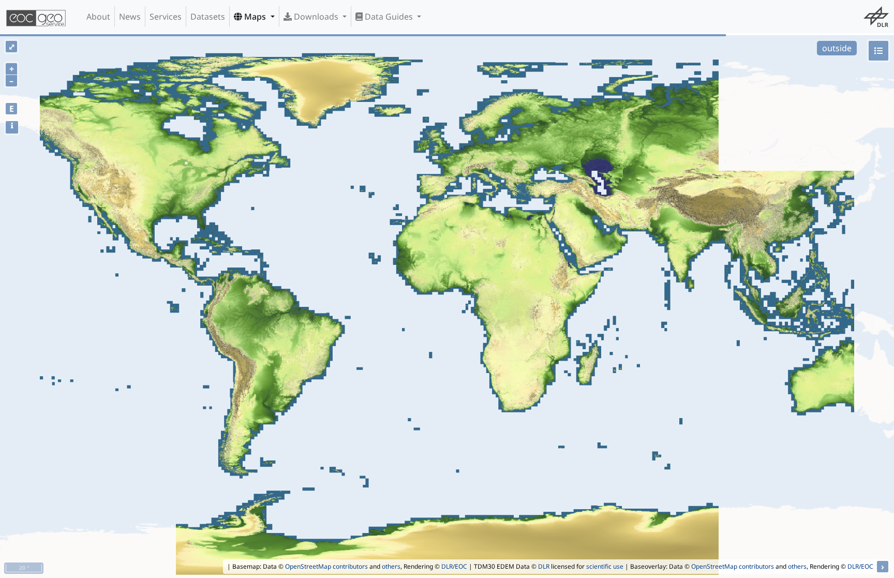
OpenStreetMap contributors (326, 566)
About (98, 16)
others (391, 566)
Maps (255, 16)
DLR (543, 566)
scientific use (604, 566)
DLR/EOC (454, 566)
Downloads (316, 16)
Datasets (207, 16)
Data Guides (389, 16)
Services (166, 16)
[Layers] (878, 51)
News (130, 16)
